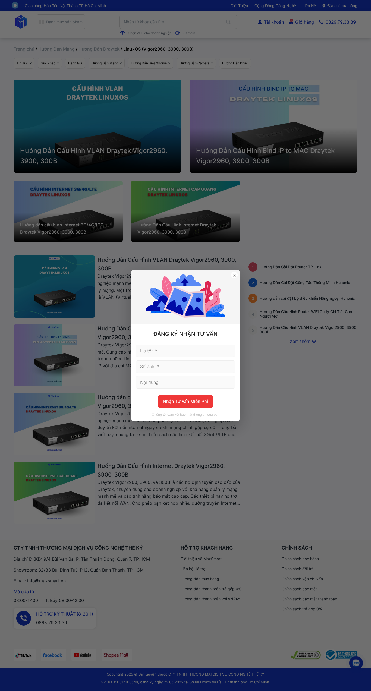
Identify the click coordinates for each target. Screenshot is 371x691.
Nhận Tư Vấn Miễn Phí (185, 401)
